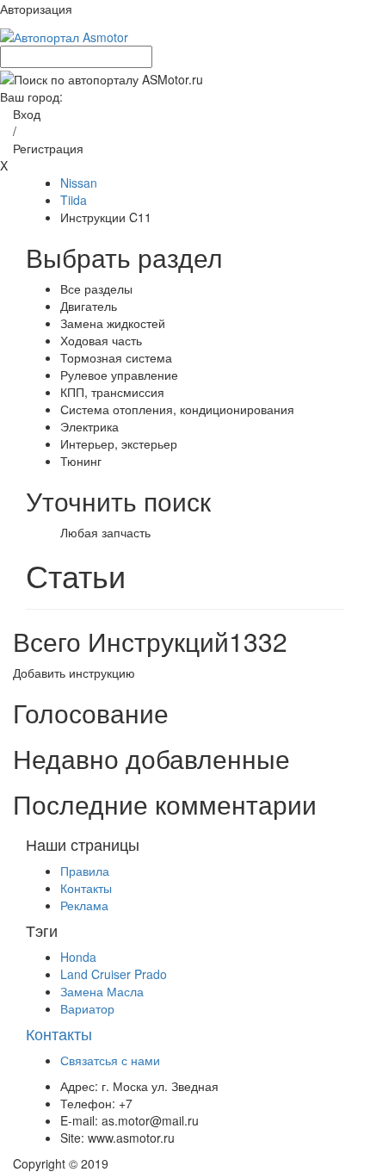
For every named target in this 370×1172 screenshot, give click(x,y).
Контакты (86, 887)
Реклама (84, 905)
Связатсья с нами (110, 1060)
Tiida (73, 199)
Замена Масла (102, 991)
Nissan (78, 182)
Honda (78, 956)
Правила (84, 870)
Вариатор (87, 1008)
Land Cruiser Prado (113, 974)
